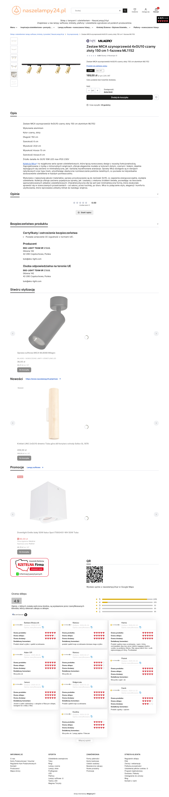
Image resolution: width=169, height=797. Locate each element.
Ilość (88, 86)
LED (50, 773)
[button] (125, 11)
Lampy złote (53, 768)
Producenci (14, 768)
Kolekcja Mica (29, 163)
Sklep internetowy (84, 794)
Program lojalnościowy (134, 771)
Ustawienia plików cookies (135, 768)
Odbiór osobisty (92, 763)
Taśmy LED (52, 781)
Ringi (50, 763)
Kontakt (13, 766)
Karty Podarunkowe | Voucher (22, 761)
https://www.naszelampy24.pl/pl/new (42, 379)
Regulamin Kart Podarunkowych (23, 763)
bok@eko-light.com (32, 259)
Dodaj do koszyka (119, 97)
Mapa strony (15, 771)
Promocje (90, 771)
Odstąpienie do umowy (134, 776)
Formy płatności (92, 759)
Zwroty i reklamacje (132, 763)
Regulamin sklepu (132, 759)
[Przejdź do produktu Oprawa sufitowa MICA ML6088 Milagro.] (48, 322)
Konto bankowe (92, 761)
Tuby (50, 761)
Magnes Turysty (54, 783)
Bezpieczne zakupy (94, 766)
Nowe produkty (92, 768)
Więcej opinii (84, 740)
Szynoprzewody (72, 34)
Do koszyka (24, 370)
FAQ (126, 761)
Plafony (51, 776)
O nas (12, 759)
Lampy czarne (54, 766)
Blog (126, 778)
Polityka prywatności (133, 766)
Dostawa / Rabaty (132, 773)
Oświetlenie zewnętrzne (58, 759)
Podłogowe (52, 771)
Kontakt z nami (131, 781)
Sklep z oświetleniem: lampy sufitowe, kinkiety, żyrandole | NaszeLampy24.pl (37, 34)
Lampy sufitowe (33, 467)
